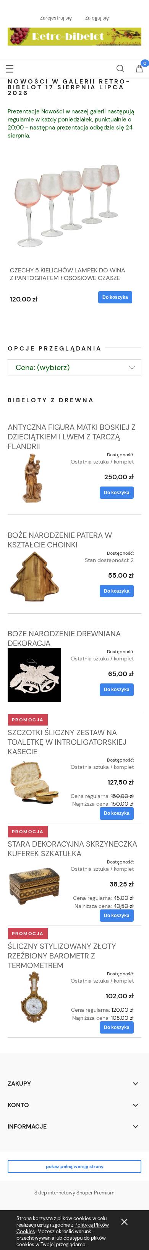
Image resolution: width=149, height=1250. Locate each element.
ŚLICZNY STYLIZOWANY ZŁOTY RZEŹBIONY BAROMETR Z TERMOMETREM (62, 955)
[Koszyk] (139, 73)
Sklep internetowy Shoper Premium (74, 1192)
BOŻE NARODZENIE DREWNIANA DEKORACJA (64, 638)
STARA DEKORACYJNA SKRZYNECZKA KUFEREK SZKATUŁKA (72, 848)
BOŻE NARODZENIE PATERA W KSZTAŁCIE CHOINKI (60, 540)
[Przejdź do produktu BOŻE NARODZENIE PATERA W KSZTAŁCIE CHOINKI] (34, 576)
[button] (9, 67)
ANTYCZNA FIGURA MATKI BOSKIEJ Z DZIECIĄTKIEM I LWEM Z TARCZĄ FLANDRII (72, 436)
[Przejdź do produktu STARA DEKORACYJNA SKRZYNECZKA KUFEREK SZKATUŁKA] (34, 885)
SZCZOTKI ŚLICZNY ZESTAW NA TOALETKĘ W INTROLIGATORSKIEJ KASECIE (67, 742)
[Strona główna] (74, 35)
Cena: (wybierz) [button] (43, 367)
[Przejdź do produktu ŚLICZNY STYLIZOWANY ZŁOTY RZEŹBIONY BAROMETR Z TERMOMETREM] (34, 997)
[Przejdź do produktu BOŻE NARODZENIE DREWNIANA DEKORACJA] (34, 675)
